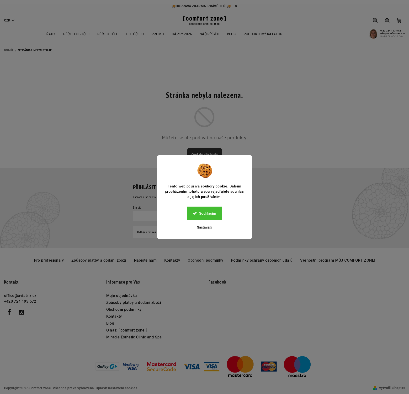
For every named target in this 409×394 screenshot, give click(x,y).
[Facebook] (9, 312)
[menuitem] (50, 34)
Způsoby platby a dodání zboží (98, 260)
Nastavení (204, 227)
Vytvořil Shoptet (392, 388)
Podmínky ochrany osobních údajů (261, 260)
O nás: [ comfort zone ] (126, 330)
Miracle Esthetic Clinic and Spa (134, 337)
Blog (110, 323)
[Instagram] (21, 312)
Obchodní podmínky (205, 260)
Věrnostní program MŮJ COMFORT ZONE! (337, 260)
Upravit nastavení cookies (116, 388)
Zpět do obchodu (204, 154)
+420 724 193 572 (390, 30)
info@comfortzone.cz (392, 33)
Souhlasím (207, 213)
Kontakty (172, 260)
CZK (7, 20)
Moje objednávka (121, 295)
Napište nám (145, 260)
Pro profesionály (49, 260)
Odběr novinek (146, 232)
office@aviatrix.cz (20, 295)
